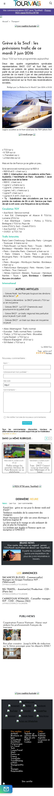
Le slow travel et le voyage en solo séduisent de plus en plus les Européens (25, 524)
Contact (41, 734)
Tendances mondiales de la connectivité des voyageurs (23, 514)
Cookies (27, 742)
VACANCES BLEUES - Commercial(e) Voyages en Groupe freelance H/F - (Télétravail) (22, 579)
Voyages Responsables (17, 770)
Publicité (42, 736)
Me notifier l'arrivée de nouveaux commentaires (26, 417)
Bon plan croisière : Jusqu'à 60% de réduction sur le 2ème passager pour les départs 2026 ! (27, 644)
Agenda (41, 738)
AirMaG (14, 734)
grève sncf (47, 351)
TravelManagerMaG (17, 762)
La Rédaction (22, 87)
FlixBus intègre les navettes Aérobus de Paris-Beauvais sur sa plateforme (14, 468)
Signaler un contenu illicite (30, 735)
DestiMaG (15, 742)
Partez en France (15, 756)
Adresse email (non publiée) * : (15, 372)
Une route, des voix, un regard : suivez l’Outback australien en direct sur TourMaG (27, 546)
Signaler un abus (9, 433)
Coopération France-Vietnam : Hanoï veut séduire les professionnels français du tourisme (25, 625)
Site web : (7, 381)
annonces (27, 573)
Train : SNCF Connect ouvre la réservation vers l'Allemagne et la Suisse (40, 468)
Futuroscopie (16, 744)
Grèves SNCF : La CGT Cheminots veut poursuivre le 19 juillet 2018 (22, 308)
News (4, 503)
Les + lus (12, 503)
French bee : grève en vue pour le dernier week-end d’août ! (26, 509)
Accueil (5, 21)
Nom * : (6, 363)
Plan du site (29, 738)
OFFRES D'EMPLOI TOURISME (15, 585)
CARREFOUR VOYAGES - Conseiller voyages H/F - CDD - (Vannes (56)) (26, 600)
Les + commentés (25, 503)
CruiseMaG (16, 740)
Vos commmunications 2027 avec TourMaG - (27, 11)
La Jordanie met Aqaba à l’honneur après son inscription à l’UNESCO (24, 529)
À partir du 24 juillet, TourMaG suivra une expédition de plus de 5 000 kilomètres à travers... (36, 555)
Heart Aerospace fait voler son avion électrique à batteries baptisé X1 (26, 519)
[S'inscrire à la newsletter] (6, 789)
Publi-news (27, 616)
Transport (15, 21)
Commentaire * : (9, 390)
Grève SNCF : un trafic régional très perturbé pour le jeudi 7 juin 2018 (25, 314)
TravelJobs (15, 759)
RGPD (27, 740)
